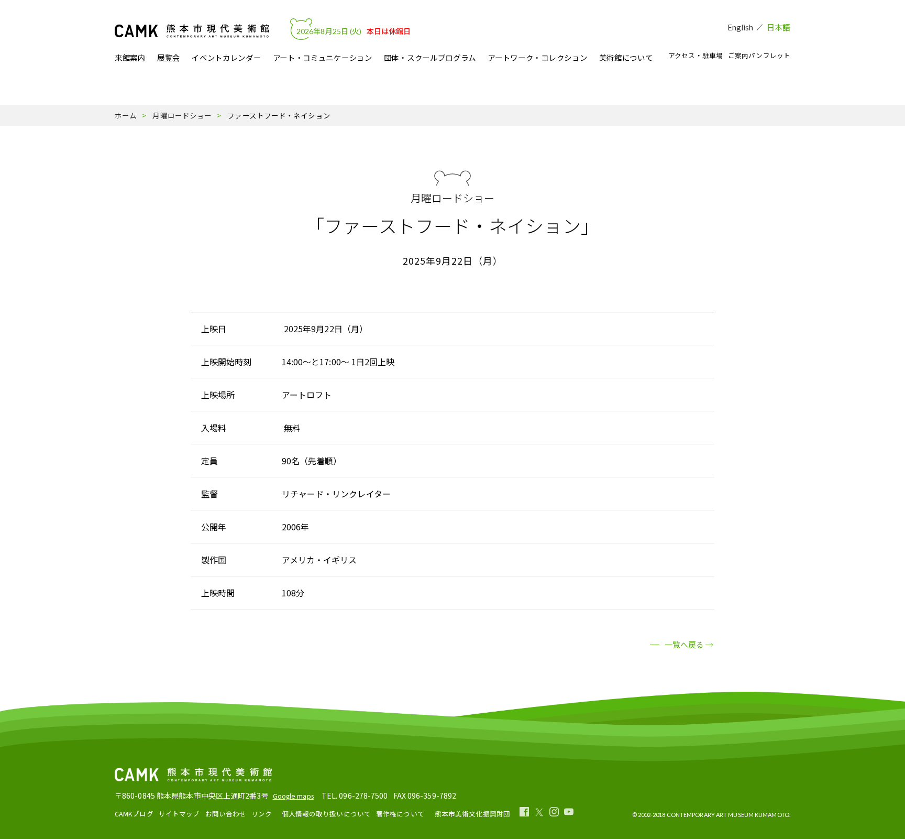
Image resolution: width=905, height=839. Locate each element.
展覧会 (168, 58)
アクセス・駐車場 (695, 55)
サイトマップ (179, 814)
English (740, 27)
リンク (261, 814)
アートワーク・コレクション (537, 58)
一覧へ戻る (684, 644)
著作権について (400, 814)
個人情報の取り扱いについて (326, 814)
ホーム (126, 115)
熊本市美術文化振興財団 (472, 814)
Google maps (293, 796)
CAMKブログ (134, 814)
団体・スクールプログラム (430, 58)
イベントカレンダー (226, 58)
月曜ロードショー (182, 115)
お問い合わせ (226, 814)
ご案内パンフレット (759, 55)
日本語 (778, 27)
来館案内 (130, 58)
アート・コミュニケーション (322, 58)
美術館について (626, 58)
